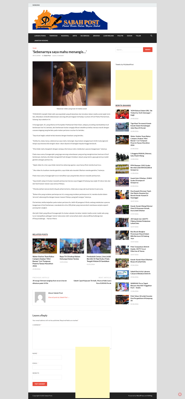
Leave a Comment (58, 55)
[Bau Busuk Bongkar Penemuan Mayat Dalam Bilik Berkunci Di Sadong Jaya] (122, 232)
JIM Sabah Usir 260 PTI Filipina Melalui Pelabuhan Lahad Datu (140, 221)
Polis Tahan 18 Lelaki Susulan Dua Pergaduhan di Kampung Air (141, 298)
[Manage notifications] (180, 394)
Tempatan (53, 36)
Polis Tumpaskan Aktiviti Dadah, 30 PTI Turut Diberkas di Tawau (140, 249)
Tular (138, 36)
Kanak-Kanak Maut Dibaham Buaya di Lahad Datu (141, 260)
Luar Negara (108, 36)
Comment (37, 325)
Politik (120, 36)
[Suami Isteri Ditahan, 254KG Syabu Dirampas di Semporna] (122, 178)
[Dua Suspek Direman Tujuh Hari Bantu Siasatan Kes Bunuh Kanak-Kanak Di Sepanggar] (122, 191)
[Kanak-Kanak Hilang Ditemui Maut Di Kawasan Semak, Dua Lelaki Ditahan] (122, 206)
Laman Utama (40, 36)
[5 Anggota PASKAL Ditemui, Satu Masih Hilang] (122, 154)
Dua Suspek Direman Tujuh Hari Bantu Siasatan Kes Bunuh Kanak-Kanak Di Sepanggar (141, 194)
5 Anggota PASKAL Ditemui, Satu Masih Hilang (141, 154)
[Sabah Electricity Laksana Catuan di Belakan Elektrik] (122, 272)
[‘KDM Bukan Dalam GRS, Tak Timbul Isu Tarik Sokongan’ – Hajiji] (122, 111)
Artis (75, 36)
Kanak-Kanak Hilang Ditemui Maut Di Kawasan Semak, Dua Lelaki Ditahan (141, 208)
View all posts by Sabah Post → (58, 297)
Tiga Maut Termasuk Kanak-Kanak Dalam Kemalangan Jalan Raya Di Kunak (141, 125)
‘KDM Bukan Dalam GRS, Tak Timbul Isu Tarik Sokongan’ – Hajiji (141, 112)
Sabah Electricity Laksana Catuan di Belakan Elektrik (141, 272)
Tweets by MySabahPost (125, 64)
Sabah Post (47, 55)
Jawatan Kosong (41, 40)
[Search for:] (134, 49)
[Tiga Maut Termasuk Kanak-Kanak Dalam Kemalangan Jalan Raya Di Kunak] (122, 124)
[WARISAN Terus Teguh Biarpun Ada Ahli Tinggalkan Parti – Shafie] (122, 283)
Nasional (65, 36)
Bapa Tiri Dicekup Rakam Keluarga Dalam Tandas (70, 257)
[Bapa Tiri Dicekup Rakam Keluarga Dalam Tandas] (72, 247)
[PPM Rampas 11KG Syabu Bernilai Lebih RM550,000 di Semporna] (122, 166)
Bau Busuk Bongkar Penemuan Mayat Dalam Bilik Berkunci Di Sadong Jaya (140, 235)
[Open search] (151, 35)
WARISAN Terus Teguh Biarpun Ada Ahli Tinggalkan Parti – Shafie (141, 285)
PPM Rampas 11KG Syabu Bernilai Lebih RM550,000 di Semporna (141, 167)
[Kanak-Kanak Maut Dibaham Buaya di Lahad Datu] (122, 260)
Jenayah (96, 36)
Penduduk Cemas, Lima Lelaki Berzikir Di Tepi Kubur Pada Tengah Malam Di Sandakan (99, 258)
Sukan (129, 36)
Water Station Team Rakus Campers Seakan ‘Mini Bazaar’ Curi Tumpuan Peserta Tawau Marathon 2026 (43, 261)
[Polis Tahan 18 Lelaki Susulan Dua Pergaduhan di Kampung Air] (122, 296)
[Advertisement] (134, 85)
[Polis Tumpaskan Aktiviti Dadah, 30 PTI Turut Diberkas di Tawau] (122, 247)
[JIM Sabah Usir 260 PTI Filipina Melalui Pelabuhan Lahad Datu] (122, 219)
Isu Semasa (85, 36)
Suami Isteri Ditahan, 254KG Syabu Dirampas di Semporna (141, 180)
